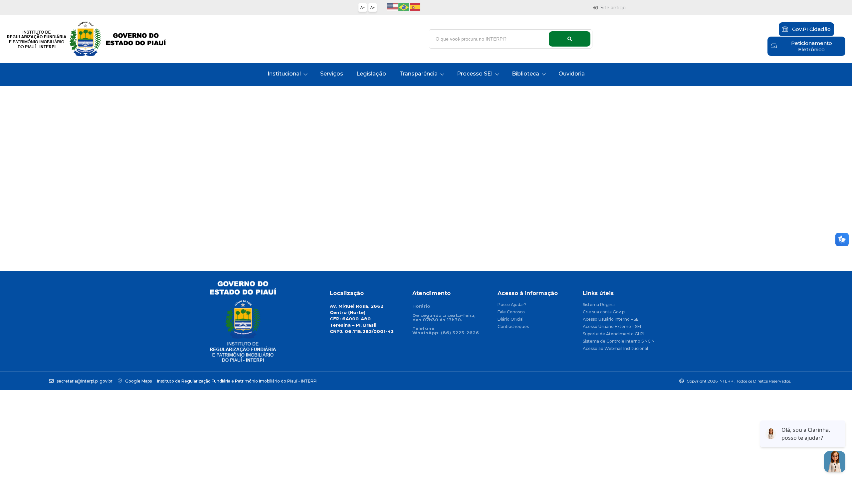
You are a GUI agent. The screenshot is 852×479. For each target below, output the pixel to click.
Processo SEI (475, 74)
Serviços (331, 74)
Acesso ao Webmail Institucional (615, 349)
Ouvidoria (571, 74)
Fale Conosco (511, 312)
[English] (392, 7)
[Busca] (569, 39)
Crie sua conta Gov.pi (604, 312)
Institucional (284, 74)
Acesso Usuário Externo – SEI (612, 327)
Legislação (371, 74)
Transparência (418, 74)
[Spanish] (415, 7)
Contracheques (513, 327)
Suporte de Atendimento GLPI (613, 334)
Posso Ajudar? (512, 305)
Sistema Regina (599, 305)
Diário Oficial (511, 319)
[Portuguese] (404, 7)
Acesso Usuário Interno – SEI (611, 319)
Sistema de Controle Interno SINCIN (619, 341)
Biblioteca (525, 74)
